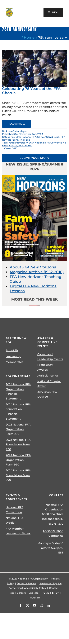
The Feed (25, 139)
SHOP (55, 592)
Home (29, 37)
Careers (21, 592)
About (33, 267)
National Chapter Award (49, 384)
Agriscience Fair (48, 375)
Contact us (55, 535)
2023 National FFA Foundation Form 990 (18, 444)
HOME (45, 592)
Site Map (34, 592)
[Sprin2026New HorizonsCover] (34, 177)
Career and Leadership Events (50, 357)
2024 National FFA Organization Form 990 (18, 459)
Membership (15, 362)
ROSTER (35, 597)
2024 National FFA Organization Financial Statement (18, 391)
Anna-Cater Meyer (16, 131)
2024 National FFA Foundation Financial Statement (18, 411)
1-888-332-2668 (53, 531)
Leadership (13, 356)
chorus (13, 145)
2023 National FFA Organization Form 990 (18, 429)
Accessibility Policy (35, 588)
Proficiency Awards (45, 367)
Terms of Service (26, 583)
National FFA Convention (14, 510)
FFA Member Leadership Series (18, 531)
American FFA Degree (47, 394)
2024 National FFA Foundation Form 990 (18, 475)
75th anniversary (18, 142)
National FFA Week (14, 520)
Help (11, 592)
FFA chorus (25, 145)
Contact (53, 588)
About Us (12, 350)
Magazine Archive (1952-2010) (37, 272)
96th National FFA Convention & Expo (37, 136)
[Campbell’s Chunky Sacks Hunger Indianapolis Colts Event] (34, 52)
